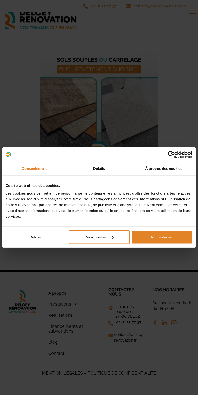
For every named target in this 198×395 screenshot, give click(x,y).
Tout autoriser (162, 237)
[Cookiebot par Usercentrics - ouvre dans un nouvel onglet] (171, 154)
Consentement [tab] (34, 168)
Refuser (36, 237)
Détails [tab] (99, 168)
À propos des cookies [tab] (163, 168)
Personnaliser (96, 237)
